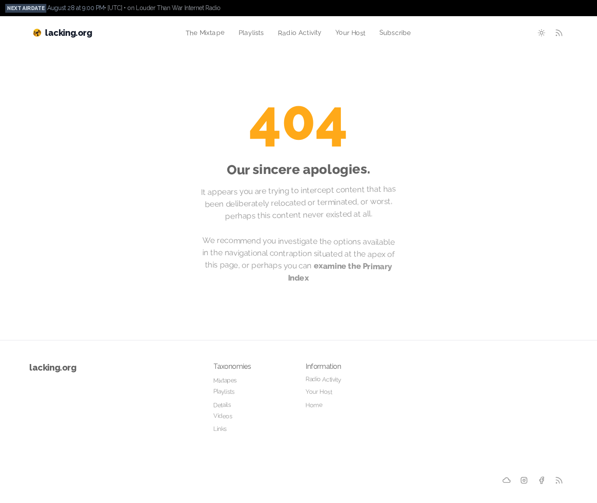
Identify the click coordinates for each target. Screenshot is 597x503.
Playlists (251, 33)
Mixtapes (225, 380)
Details (222, 405)
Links (220, 428)
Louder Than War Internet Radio (178, 7)
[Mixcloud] (506, 480)
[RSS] (559, 480)
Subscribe (395, 32)
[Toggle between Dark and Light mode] (541, 33)
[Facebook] (541, 480)
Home (314, 405)
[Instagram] (524, 480)
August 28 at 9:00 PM (75, 7)
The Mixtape (205, 32)
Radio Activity (299, 32)
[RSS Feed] (559, 33)
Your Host (350, 32)
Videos (223, 416)
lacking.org (52, 367)
